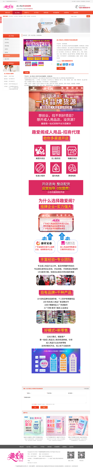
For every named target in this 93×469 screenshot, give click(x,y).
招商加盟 (46, 12)
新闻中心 (26, 12)
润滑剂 (24, 16)
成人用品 (17, 12)
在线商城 (66, 12)
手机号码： (49, 393)
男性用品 (11, 16)
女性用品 (16, 16)
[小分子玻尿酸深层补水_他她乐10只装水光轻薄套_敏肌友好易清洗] (56, 426)
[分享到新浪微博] (61, 64)
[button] (24, 63)
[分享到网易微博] (69, 64)
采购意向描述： (27, 397)
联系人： (29, 393)
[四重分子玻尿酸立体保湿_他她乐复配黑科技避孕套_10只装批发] (78, 426)
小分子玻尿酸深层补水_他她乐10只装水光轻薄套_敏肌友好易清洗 (56, 437)
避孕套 (28, 16)
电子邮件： (70, 393)
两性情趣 (21, 16)
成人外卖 (7, 59)
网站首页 (7, 12)
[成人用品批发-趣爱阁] (8, 6)
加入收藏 (73, 1)
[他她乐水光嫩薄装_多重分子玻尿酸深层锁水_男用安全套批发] (34, 426)
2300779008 (11, 76)
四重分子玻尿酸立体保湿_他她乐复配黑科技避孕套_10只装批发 (78, 437)
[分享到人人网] (66, 64)
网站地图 (88, 1)
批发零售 (76, 12)
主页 (29, 35)
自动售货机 (33, 16)
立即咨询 (61, 68)
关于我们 (36, 12)
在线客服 (78, 1)
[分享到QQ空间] (58, 64)
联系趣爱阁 (83, 1)
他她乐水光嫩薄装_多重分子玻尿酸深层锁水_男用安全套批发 (34, 437)
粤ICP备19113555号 (32, 462)
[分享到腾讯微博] (63, 64)
